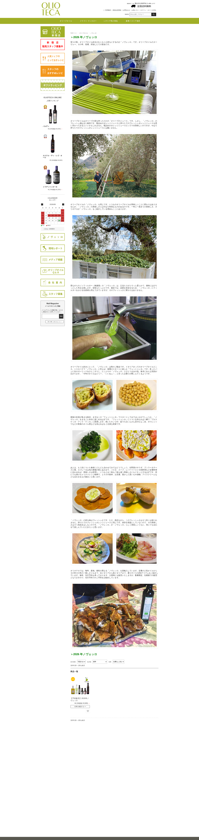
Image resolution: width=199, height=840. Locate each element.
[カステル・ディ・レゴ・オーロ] (52, 143)
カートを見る (152, 10)
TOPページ (73, 33)
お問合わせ (126, 10)
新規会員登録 (117, 10)
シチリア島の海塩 (111, 21)
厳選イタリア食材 (133, 21)
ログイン (143, 10)
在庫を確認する (79, 706)
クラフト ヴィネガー (88, 21)
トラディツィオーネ (50, 187)
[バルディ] (52, 114)
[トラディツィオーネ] (52, 175)
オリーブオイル (66, 21)
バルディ (46, 126)
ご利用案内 (107, 10)
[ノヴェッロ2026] (80, 686)
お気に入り (135, 10)
